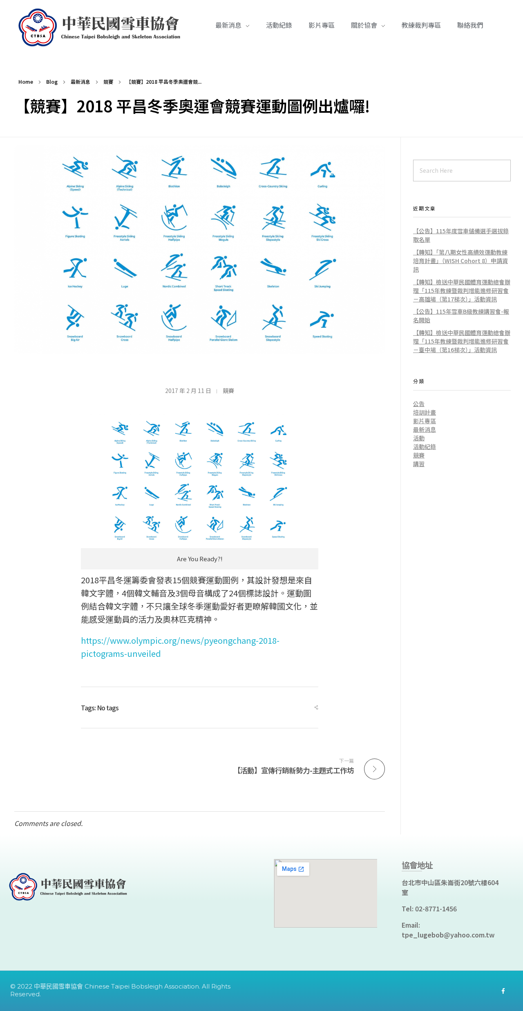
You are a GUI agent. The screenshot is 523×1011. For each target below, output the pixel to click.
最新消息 (80, 81)
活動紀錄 (424, 446)
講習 (419, 464)
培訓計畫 (424, 412)
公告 (419, 403)
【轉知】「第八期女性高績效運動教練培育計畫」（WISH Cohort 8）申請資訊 (460, 260)
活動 (419, 438)
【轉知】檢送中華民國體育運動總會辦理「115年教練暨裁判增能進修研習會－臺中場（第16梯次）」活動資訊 (461, 341)
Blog (52, 81)
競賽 (108, 81)
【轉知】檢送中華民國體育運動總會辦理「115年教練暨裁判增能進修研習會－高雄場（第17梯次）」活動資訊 (461, 290)
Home (25, 81)
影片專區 (424, 421)
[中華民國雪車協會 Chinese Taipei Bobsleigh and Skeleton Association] (102, 27)
